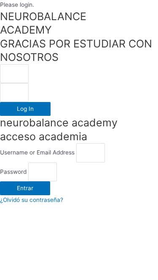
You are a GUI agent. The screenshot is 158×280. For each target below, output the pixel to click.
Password (13, 171)
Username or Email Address (37, 152)
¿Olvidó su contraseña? (31, 199)
